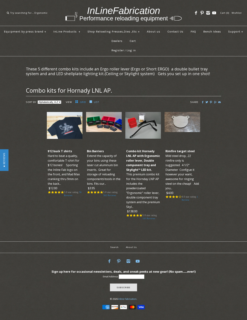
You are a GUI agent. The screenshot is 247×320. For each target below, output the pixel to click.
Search (114, 247)
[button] (4, 160)
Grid (83, 102)
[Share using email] (219, 102)
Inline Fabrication (127, 298)
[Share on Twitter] (206, 102)
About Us (131, 247)
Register (117, 50)
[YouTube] (214, 13)
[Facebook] (196, 13)
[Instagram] (208, 13)
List (96, 102)
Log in (131, 50)
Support (235, 31)
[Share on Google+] (215, 102)
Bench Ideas (212, 31)
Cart (133, 41)
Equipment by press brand (25, 31)
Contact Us (175, 31)
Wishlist (237, 12)
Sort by (31, 102)
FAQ (193, 31)
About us (153, 31)
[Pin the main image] (211, 102)
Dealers (116, 41)
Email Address (111, 276)
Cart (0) (224, 12)
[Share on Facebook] (202, 102)
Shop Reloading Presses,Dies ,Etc (114, 31)
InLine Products (66, 31)
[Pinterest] (202, 13)
